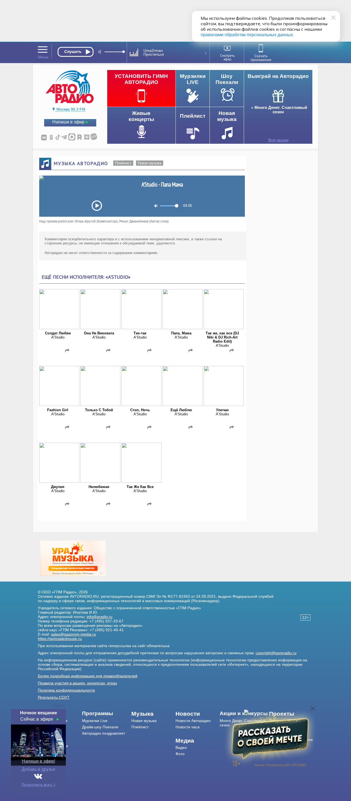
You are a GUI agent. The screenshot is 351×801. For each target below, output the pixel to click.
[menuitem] (107, 713)
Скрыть (59, 706)
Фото (180, 754)
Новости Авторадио (193, 720)
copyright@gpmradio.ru (276, 653)
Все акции (278, 140)
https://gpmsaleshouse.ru (60, 638)
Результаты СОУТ (54, 697)
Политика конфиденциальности (66, 690)
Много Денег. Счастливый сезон (280, 109)
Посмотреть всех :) (38, 784)
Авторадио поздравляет (103, 733)
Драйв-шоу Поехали (100, 727)
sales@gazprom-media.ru (73, 634)
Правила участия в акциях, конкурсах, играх (77, 683)
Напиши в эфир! (38, 761)
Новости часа (188, 727)
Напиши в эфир (68, 122)
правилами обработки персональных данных (247, 34)
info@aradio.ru (99, 616)
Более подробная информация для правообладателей (87, 676)
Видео (181, 747)
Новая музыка (149, 163)
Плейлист (123, 163)
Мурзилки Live (94, 720)
